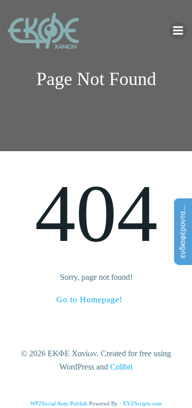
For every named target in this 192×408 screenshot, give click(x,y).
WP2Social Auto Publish (59, 403)
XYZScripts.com (142, 403)
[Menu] (178, 30)
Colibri (121, 366)
